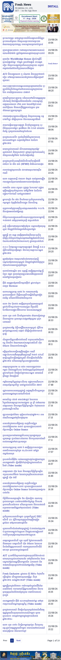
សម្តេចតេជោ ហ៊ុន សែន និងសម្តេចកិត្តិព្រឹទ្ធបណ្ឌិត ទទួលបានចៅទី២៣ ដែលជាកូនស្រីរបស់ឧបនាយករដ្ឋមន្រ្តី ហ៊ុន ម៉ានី (23, 474)
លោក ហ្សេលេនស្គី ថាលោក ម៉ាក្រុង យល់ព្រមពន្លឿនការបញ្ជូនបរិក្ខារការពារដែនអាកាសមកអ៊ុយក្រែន (24, 180)
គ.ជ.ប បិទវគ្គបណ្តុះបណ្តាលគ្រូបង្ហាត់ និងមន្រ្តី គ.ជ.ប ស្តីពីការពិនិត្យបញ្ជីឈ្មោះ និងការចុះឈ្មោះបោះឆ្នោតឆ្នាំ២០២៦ (24, 250)
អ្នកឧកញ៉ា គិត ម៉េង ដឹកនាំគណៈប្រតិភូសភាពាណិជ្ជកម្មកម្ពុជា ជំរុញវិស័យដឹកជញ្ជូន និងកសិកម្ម (23, 201)
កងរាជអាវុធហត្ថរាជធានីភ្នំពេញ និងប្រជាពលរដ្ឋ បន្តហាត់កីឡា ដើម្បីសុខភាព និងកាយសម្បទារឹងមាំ (23, 118)
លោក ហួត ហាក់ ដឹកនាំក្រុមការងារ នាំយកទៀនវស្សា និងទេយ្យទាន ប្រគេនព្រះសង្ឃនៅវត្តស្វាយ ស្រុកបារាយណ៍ (24, 319)
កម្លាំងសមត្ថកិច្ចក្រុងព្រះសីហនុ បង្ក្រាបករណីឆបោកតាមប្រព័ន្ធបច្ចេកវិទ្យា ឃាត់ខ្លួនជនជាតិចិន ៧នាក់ (23, 383)
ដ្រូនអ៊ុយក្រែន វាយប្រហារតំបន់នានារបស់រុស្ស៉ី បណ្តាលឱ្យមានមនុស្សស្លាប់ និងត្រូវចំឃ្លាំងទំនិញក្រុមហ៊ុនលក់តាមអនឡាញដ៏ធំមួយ (23, 262)
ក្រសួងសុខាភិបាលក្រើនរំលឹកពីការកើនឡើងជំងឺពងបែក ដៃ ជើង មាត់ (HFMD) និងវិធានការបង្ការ (23, 163)
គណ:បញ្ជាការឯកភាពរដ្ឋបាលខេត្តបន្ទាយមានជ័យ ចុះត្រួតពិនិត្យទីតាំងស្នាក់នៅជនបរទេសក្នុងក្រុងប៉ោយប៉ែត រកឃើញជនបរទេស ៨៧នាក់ (24, 89)
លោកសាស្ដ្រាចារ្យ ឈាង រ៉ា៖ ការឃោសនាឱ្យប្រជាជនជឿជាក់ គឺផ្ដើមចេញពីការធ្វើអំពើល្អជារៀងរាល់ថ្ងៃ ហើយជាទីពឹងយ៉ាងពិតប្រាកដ (22, 295)
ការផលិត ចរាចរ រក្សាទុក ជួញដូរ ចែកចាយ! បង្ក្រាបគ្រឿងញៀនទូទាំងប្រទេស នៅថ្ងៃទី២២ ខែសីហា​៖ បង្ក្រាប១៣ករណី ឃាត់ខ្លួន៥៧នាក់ (23, 191)
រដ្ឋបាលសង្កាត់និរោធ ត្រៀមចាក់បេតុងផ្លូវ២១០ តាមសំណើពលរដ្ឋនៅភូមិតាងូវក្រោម (23, 416)
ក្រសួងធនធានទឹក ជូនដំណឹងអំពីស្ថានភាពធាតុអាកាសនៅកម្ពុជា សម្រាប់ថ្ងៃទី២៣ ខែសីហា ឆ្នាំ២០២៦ (21, 140)
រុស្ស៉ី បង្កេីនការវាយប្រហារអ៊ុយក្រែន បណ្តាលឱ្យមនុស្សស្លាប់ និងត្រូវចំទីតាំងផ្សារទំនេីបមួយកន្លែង (24, 228)
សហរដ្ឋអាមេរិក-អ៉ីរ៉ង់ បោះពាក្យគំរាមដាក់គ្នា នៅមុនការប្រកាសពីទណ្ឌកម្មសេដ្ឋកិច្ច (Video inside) (23, 602)
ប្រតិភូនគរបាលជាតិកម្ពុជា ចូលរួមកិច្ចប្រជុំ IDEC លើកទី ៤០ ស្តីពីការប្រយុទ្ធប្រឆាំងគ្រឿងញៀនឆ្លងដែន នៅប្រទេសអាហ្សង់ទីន (22, 520)
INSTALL (53, 7)
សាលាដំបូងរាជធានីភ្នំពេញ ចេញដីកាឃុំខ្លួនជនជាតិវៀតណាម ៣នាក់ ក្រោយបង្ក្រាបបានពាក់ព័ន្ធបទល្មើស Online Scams (22, 426)
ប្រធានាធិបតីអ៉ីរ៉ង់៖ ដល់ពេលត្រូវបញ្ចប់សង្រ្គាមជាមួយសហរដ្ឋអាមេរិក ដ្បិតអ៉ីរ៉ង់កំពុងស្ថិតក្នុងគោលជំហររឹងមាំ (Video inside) (24, 462)
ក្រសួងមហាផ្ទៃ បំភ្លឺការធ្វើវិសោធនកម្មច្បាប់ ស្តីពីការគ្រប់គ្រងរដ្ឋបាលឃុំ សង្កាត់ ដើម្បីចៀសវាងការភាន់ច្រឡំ (23, 331)
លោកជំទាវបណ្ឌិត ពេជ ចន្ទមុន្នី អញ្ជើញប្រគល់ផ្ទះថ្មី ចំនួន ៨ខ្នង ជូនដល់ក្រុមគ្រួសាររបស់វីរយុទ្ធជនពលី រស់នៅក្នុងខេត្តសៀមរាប (23, 274)
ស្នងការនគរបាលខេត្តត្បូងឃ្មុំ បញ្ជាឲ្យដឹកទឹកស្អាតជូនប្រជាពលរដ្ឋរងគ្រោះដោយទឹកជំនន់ (24, 392)
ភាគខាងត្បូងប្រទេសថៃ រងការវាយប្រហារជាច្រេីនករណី (22, 171)
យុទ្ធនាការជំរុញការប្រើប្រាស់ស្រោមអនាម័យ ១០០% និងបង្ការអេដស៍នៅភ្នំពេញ (23, 210)
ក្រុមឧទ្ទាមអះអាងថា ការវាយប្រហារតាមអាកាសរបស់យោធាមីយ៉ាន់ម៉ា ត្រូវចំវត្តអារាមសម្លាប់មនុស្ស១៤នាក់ (24, 52)
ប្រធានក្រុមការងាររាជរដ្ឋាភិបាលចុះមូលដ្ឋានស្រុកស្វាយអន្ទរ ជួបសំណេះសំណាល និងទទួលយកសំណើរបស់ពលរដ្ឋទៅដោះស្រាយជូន (24, 438)
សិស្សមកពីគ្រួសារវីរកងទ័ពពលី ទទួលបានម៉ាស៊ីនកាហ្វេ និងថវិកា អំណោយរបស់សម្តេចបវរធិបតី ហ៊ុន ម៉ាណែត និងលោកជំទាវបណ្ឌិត (23, 343)
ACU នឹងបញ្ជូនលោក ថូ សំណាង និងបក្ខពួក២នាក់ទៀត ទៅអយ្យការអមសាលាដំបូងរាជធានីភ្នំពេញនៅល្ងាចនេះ (23, 77)
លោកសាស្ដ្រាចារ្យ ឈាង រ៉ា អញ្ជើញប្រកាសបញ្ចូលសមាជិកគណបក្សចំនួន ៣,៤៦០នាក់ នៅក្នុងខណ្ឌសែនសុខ (23, 450)
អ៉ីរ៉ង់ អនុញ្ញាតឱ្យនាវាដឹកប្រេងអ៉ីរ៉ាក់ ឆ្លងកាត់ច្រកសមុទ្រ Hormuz (22, 284)
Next (18, 640)
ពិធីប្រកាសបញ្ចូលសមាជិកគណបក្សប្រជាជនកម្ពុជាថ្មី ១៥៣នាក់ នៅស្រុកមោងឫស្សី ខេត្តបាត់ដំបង (24, 219)
